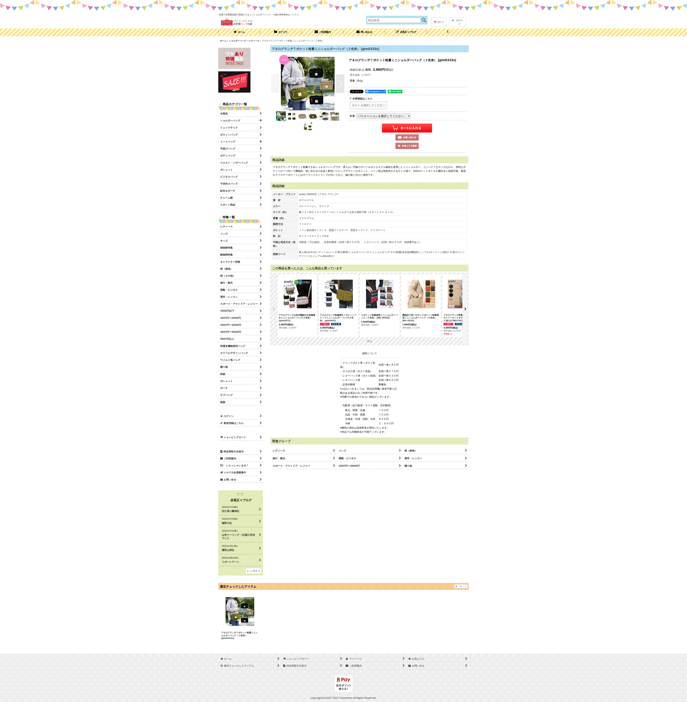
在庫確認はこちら (362, 98)
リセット (462, 586)
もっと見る (252, 571)
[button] (448, 32)
